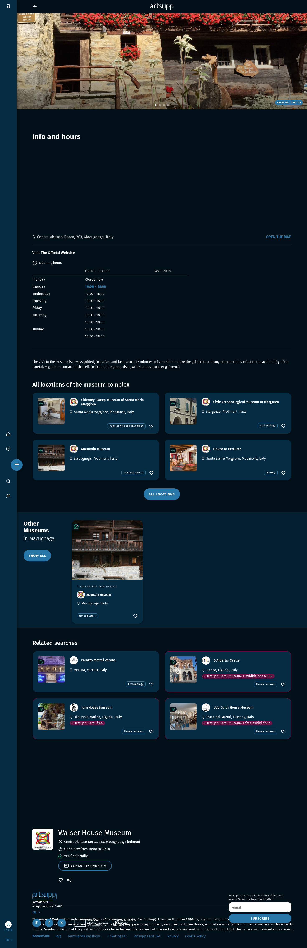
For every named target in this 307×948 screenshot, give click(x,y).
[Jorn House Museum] (51, 716)
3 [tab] (164, 105)
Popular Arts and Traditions (126, 426)
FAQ (58, 936)
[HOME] (8, 434)
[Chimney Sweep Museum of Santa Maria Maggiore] (51, 411)
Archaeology (267, 425)
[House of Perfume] (183, 458)
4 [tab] (168, 105)
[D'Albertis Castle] (183, 669)
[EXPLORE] (8, 448)
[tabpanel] (153, 61)
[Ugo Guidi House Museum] (183, 716)
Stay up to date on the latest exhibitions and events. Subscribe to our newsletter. (256, 897)
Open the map (278, 237)
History (270, 472)
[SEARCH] (8, 481)
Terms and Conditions (84, 936)
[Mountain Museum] (51, 458)
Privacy (173, 936)
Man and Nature (133, 472)
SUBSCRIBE (259, 918)
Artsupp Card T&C (147, 936)
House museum (265, 684)
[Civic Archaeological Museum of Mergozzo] (183, 411)
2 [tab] (160, 105)
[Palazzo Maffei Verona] (51, 669)
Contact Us (40, 936)
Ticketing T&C (117, 936)
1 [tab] (156, 105)
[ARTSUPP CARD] (8, 496)
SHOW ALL (37, 556)
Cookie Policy (195, 936)
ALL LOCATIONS (162, 494)
